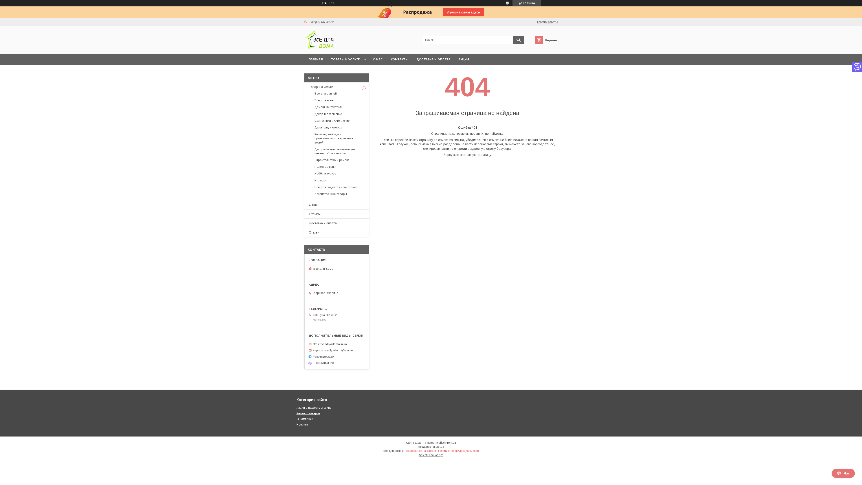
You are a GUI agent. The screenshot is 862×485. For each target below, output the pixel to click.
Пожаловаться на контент (419, 450)
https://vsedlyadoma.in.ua (330, 344)
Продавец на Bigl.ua (431, 446)
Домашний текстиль (328, 107)
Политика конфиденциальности (458, 450)
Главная (315, 59)
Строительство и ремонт (331, 160)
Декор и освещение (328, 114)
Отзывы (315, 214)
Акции (463, 59)
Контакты (399, 59)
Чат (846, 473)
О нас (378, 59)
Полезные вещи (325, 166)
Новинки (302, 424)
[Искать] (518, 40)
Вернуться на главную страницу (467, 155)
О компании (305, 419)
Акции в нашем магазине (314, 407)
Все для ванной (325, 93)
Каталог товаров (308, 413)
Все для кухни (324, 100)
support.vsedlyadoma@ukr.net (333, 350)
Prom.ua (450, 442)
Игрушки (320, 180)
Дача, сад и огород (328, 127)
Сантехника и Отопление (332, 120)
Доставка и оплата (433, 59)
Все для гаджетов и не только (335, 187)
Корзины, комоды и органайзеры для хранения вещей (333, 138)
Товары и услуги (345, 59)
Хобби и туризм (325, 173)
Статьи (314, 232)
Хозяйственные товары (330, 194)
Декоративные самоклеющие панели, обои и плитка (334, 151)
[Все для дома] (319, 48)
